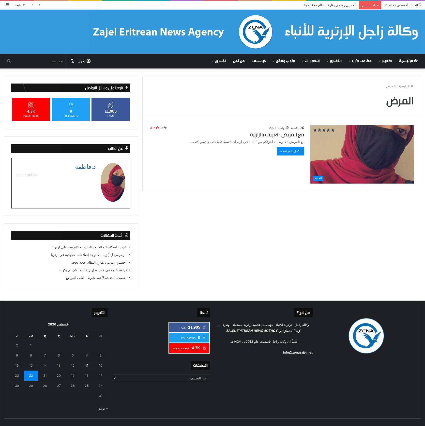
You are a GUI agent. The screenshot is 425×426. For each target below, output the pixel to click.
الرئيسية (406, 61)
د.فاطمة (295, 128)
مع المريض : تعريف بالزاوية (277, 134)
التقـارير (336, 61)
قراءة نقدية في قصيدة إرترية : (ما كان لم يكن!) (93, 270)
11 (86, 365)
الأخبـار (386, 61)
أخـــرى (220, 61)
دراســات (259, 61)
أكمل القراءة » (290, 151)
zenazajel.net (27, 174)
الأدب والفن (285, 61)
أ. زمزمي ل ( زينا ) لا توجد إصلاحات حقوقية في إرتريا (89, 255)
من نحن (239, 61)
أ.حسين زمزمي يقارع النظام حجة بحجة (330, 5)
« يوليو (103, 408)
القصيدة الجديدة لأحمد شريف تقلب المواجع (96, 278)
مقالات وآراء (361, 61)
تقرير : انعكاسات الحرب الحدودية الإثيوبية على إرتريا (89, 247)
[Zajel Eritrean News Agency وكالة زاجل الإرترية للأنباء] (255, 31)
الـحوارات (312, 61)
